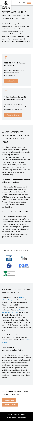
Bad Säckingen (13, 312)
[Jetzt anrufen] (19, 2)
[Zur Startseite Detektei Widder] (6, 5)
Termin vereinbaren (13, 115)
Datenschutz (11, 418)
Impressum (22, 418)
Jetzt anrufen (11, 81)
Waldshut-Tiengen (10, 404)
